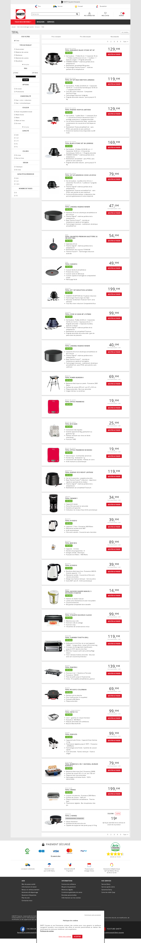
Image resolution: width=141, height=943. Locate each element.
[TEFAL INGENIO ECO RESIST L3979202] (53, 479)
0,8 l (17, 135)
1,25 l (18, 184)
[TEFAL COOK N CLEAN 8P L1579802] (53, 324)
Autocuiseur (20, 49)
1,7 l (17, 141)
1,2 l (17, 138)
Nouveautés (115, 37)
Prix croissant (56, 37)
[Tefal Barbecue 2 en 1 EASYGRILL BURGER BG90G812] (53, 771)
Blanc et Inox (20, 120)
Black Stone (20, 115)
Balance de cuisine (22, 52)
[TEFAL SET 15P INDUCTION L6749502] (53, 296)
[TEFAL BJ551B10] (53, 548)
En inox (18, 123)
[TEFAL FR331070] (53, 743)
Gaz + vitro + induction (23, 100)
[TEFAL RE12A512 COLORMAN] (53, 694)
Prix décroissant (85, 37)
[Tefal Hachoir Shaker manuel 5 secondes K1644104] (53, 597)
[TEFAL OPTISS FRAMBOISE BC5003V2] (53, 455)
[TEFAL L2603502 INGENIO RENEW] (53, 215)
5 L (17, 147)
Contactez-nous (27, 900)
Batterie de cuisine (22, 58)
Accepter (77, 936)
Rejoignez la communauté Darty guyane (110, 932)
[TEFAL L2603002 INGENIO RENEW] (53, 355)
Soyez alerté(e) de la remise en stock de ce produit (114, 824)
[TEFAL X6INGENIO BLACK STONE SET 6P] (53, 59)
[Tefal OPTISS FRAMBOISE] (53, 406)
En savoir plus (55, 856)
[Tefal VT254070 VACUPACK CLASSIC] (53, 620)
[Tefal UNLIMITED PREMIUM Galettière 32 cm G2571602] (53, 244)
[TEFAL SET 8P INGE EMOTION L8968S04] (53, 89)
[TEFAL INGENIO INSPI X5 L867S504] (53, 120)
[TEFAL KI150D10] (53, 525)
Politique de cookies (47, 931)
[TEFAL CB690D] (53, 796)
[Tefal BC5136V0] (53, 431)
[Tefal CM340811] (53, 503)
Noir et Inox (20, 158)
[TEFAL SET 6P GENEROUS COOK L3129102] (53, 185)
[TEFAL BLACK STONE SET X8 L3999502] (53, 153)
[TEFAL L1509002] (53, 820)
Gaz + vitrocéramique (23, 103)
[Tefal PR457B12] (53, 672)
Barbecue (19, 55)
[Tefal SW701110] (53, 717)
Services (50, 22)
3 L (17, 144)
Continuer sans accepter (93, 915)
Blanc (18, 117)
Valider (25, 80)
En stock (19, 89)
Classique (19, 167)
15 (17, 196)
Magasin (40, 22)
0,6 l (17, 178)
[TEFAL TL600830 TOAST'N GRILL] (53, 646)
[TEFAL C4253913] (53, 271)
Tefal (17, 41)
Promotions (20, 92)
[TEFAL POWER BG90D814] (53, 383)
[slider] (14, 76)
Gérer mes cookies (65, 936)
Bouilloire (19, 61)
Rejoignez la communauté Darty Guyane (30, 932)
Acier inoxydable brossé (24, 112)
